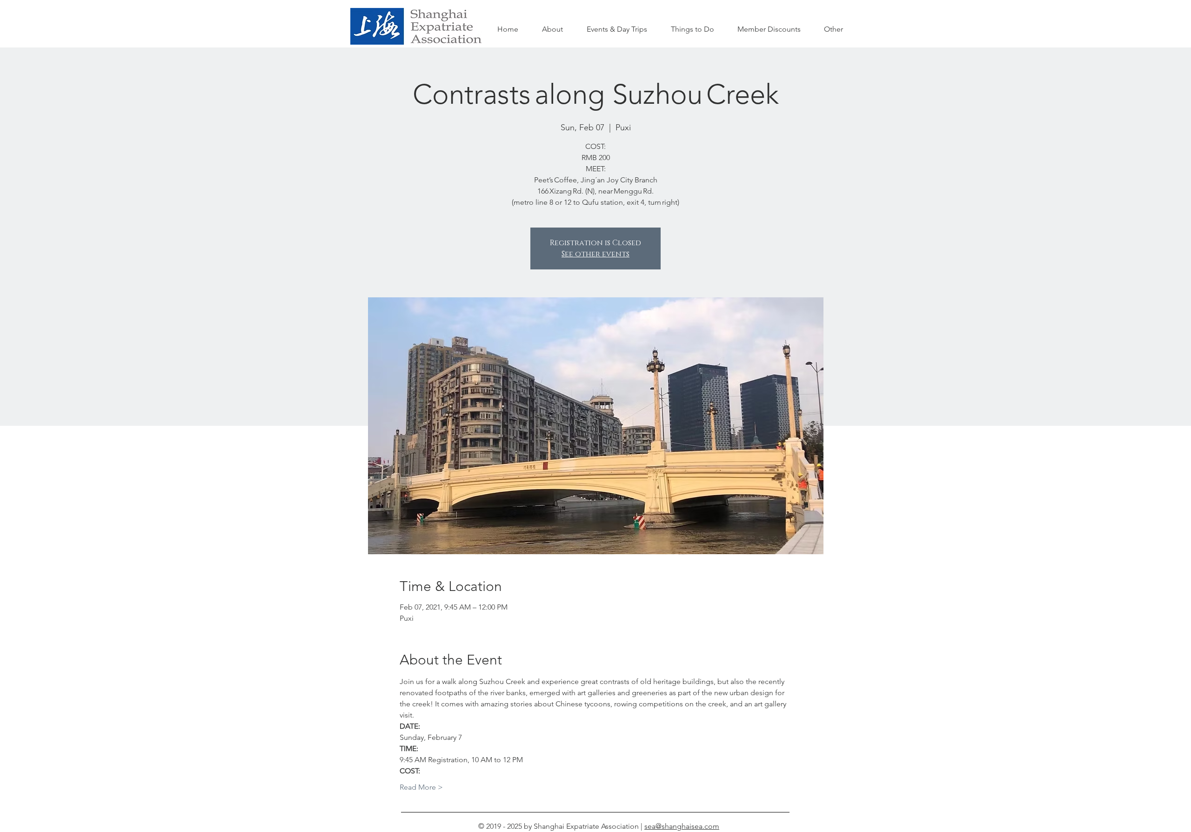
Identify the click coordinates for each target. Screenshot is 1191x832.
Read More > (421, 787)
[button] (692, 29)
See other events (595, 254)
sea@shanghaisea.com (681, 826)
